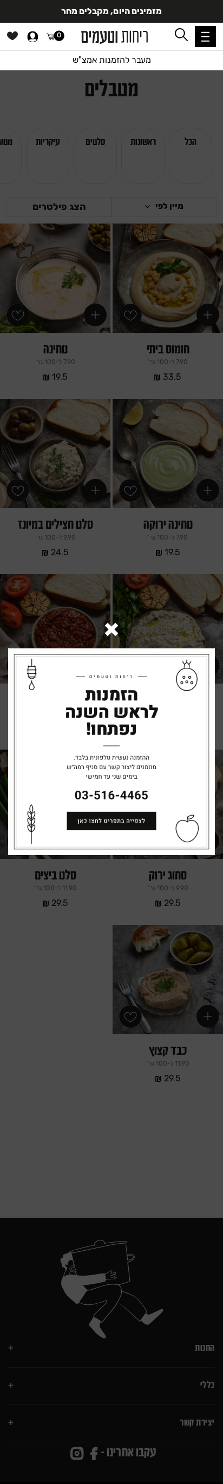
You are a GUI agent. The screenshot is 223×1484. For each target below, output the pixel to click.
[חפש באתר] (181, 34)
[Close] (111, 630)
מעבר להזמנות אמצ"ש (112, 60)
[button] (205, 36)
